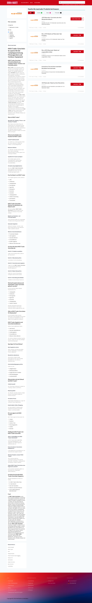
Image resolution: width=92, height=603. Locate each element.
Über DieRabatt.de (12, 583)
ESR (9, 551)
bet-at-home (10, 564)
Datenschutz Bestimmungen (15, 592)
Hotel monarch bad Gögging (14, 555)
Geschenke (31, 585)
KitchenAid (10, 559)
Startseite (10, 581)
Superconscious (11, 562)
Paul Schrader (11, 547)
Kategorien (37, 2)
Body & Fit (72, 4)
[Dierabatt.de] (12, 2)
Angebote (30, 583)
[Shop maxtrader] (16, 13)
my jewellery (67, 4)
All (31, 12)
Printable (58, 12)
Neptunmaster (11, 553)
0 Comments (81, 27)
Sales (48, 12)
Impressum (11, 585)
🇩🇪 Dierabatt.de (72, 583)
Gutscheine (31, 581)
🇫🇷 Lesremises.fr (72, 581)
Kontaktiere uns (12, 590)
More (49, 57)
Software (30, 590)
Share (40, 27)
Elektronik (30, 587)
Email (45, 27)
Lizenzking (10, 566)
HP (79, 4)
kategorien (51, 581)
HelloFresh (82, 4)
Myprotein (76, 4)
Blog (31, 2)
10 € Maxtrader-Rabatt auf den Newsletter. (53, 83)
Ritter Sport (10, 549)
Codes (39, 12)
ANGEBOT (76, 35)
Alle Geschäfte (24, 2)
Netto (63, 4)
